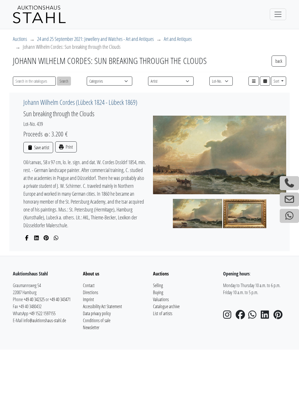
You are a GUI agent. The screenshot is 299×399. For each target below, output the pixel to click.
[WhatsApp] (56, 237)
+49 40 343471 (60, 299)
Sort (277, 81)
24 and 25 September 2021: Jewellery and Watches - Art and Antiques (95, 38)
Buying (158, 292)
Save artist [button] (41, 147)
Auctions (20, 38)
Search (64, 81)
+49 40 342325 (34, 299)
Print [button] (69, 147)
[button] (253, 81)
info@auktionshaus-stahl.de (44, 320)
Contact (89, 285)
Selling (158, 285)
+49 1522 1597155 (42, 313)
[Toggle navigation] (278, 14)
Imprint (88, 299)
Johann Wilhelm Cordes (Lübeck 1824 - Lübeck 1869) (80, 102)
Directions (90, 292)
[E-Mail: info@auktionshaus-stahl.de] (289, 199)
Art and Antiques (178, 38)
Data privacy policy (97, 313)
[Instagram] (229, 316)
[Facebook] (26, 237)
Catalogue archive (166, 306)
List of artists (162, 313)
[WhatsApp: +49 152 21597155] (289, 216)
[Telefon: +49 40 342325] (289, 183)
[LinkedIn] (36, 237)
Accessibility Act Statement (102, 306)
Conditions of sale (96, 320)
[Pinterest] (46, 237)
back (278, 61)
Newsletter (91, 327)
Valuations (161, 299)
